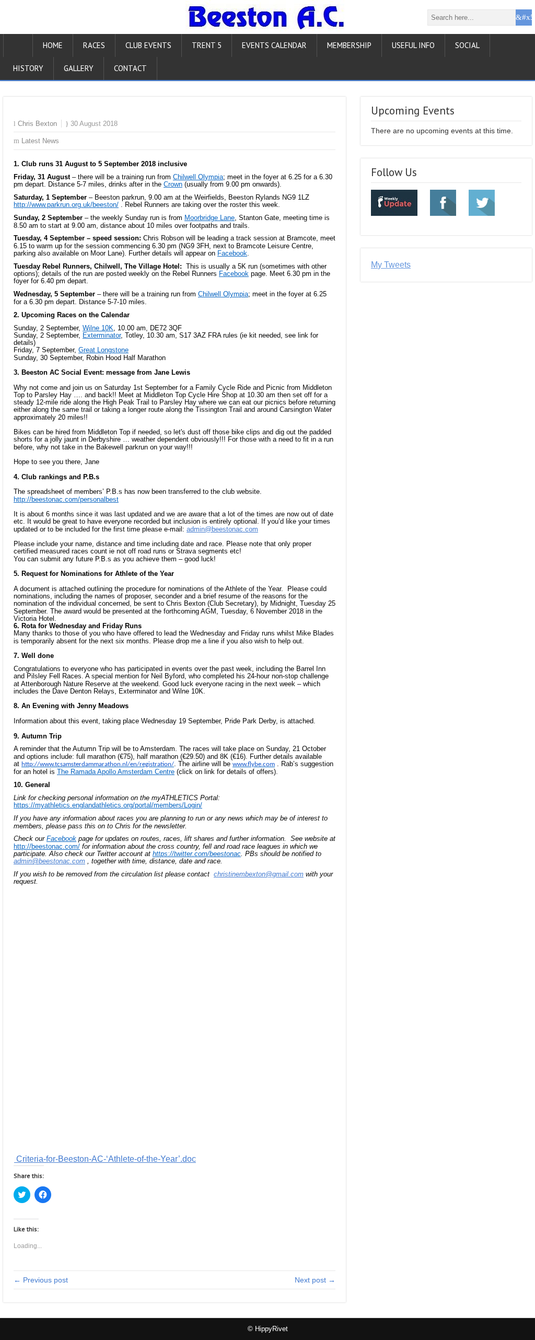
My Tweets (391, 264)
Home (53, 45)
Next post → (315, 1280)
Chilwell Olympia (198, 177)
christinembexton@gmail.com (259, 874)
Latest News (40, 141)
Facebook (232, 253)
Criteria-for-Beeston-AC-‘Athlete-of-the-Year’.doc (105, 1158)
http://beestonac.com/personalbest (66, 499)
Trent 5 (207, 45)
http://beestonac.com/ (47, 846)
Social (467, 45)
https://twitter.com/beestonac (197, 854)
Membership (349, 45)
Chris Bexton (37, 124)
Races (94, 45)
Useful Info (413, 45)
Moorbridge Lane (209, 218)
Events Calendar (274, 45)
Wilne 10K (98, 328)
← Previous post (41, 1280)
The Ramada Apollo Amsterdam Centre (116, 772)
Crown (173, 184)
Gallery (79, 68)
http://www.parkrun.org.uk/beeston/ (66, 205)
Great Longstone (103, 350)
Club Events (148, 45)
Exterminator (102, 335)
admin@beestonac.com (222, 529)
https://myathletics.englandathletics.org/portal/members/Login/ (108, 805)
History (28, 68)
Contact (130, 68)
